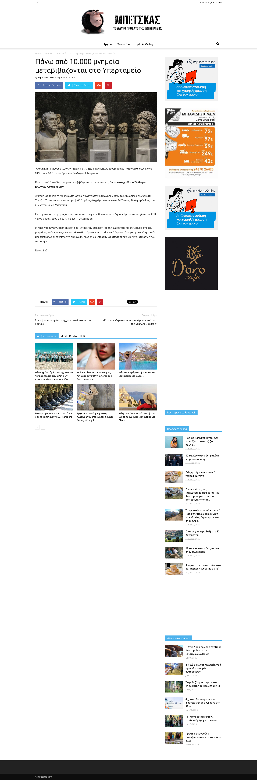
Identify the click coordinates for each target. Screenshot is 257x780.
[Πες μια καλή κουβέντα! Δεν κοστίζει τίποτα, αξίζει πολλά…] (174, 442)
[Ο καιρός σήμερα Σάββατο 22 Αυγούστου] (174, 536)
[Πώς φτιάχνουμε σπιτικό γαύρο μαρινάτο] (174, 477)
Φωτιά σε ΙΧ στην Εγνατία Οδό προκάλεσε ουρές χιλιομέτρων (203, 668)
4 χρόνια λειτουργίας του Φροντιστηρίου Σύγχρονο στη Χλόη (202, 703)
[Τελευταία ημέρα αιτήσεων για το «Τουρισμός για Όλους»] (138, 356)
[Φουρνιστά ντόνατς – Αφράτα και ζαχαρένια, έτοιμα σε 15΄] (174, 569)
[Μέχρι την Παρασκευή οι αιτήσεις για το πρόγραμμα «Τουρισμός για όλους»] (138, 397)
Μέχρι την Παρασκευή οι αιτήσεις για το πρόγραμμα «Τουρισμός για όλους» (137, 417)
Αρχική (108, 44)
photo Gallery (145, 44)
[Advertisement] (96, 274)
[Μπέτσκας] (128, 22)
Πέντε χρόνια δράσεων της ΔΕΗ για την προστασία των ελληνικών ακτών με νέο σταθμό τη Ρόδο (54, 376)
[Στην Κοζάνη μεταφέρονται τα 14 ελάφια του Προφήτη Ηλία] (174, 687)
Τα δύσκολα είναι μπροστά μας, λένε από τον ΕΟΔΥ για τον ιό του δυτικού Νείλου (94, 376)
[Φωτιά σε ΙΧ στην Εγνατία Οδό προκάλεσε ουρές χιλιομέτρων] (174, 669)
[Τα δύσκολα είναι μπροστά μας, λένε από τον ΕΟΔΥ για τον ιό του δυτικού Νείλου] (96, 356)
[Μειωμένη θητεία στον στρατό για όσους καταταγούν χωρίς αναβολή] (54, 397)
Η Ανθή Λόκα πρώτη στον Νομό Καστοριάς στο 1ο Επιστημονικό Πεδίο (203, 650)
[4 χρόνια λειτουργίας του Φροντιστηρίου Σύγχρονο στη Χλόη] (174, 703)
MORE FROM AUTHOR (73, 336)
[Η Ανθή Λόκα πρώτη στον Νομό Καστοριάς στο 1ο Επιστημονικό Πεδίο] (174, 651)
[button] (217, 44)
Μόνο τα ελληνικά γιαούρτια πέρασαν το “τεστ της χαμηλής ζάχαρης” (130, 322)
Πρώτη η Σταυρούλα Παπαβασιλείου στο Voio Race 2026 (203, 737)
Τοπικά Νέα (125, 44)
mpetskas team (46, 77)
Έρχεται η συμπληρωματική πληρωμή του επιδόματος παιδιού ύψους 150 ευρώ (95, 417)
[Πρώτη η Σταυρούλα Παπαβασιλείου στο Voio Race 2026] (174, 738)
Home (38, 53)
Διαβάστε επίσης (46, 336)
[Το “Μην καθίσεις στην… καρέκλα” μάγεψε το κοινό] (174, 721)
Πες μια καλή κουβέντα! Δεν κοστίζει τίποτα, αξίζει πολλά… (201, 441)
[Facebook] (37, 2)
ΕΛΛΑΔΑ (48, 53)
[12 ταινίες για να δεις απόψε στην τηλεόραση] (174, 460)
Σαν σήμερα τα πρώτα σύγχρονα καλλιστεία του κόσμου (63, 322)
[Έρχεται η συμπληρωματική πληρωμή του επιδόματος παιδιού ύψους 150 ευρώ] (96, 397)
